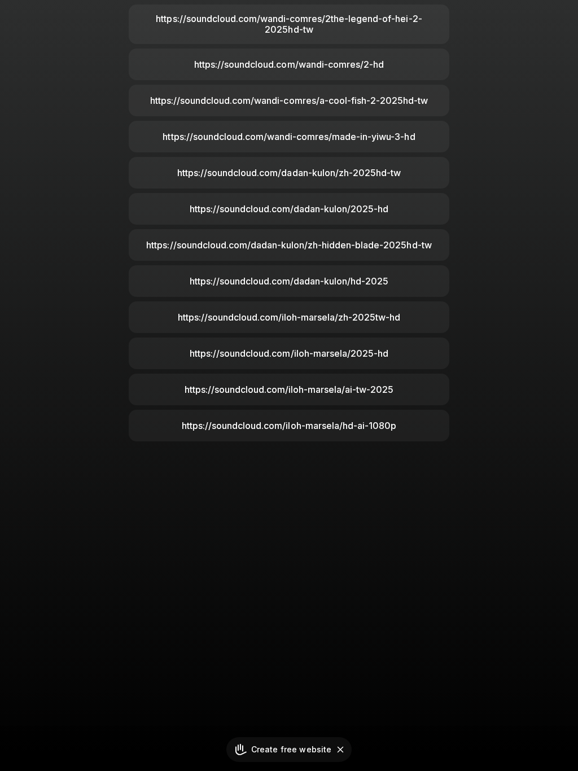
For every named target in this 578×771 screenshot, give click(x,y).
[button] (340, 749)
